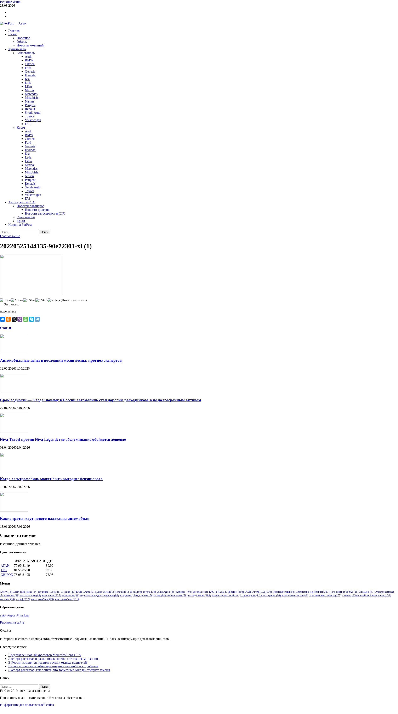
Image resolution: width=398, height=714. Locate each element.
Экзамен (366, 591)
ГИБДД (223, 591)
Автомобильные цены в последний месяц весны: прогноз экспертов (61, 360)
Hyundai (30, 75)
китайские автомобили (228, 595)
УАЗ (353, 591)
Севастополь (26, 53)
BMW (29, 60)
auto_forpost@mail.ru (14, 615)
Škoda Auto (32, 112)
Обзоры (22, 41)
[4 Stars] (41, 300)
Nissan (29, 101)
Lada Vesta (105, 591)
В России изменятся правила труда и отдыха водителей (47, 662)
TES (4, 570)
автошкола (70, 595)
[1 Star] (5, 300)
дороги (145, 595)
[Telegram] (37, 319)
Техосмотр (339, 591)
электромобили (42, 599)
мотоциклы (271, 595)
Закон (237, 591)
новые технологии (295, 595)
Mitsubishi (32, 97)
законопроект (176, 595)
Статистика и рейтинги (312, 591)
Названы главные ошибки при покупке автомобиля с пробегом (53, 666)
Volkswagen (33, 120)
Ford (28, 68)
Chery (6, 591)
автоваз (12, 595)
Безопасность (204, 591)
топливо (7, 599)
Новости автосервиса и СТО (45, 213)
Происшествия (284, 591)
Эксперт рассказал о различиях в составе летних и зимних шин (53, 658)
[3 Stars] (29, 300)
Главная (13, 30)
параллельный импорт (325, 595)
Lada (28, 82)
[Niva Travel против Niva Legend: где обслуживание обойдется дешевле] (14, 431)
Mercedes (31, 94)
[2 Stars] (17, 300)
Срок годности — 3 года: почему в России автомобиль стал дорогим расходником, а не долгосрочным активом (100, 400)
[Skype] (31, 319)
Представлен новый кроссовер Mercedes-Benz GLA (44, 655)
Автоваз (184, 591)
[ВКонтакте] (2, 319)
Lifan (28, 86)
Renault (30, 109)
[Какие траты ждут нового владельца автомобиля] (14, 510)
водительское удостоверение (99, 595)
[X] (14, 319)
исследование (199, 595)
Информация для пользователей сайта (27, 705)
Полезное (23, 38)
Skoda (136, 591)
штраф (23, 599)
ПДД (266, 591)
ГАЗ (27, 124)
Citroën (30, 64)
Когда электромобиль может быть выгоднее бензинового (51, 479)
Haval (31, 591)
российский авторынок (374, 595)
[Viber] (19, 319)
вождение (129, 595)
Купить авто (17, 49)
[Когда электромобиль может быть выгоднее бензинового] (14, 471)
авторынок (51, 595)
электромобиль (67, 599)
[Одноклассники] (8, 319)
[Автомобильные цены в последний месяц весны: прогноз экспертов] (14, 352)
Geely (19, 591)
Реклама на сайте (12, 622)
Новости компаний (30, 45)
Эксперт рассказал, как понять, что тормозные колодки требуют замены (59, 670)
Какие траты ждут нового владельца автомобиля (44, 518)
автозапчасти (30, 595)
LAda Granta (86, 591)
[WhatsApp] (25, 319)
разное (349, 595)
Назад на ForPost (20, 224)
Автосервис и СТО (21, 202)
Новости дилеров (37, 209)
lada (70, 591)
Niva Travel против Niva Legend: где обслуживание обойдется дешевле (63, 439)
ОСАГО (252, 591)
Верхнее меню (10, 2)
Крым (21, 127)
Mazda (29, 90)
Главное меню (10, 236)
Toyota (29, 116)
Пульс (12, 34)
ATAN (5, 565)
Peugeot (30, 105)
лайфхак (253, 595)
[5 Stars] (54, 300)
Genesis (30, 71)
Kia (27, 79)
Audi (28, 56)
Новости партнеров (30, 206)
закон (160, 595)
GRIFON (7, 574)
